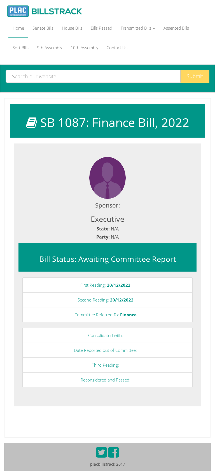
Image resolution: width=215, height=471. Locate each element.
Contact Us (117, 47)
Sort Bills (21, 47)
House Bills (72, 28)
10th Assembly (84, 47)
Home (18, 28)
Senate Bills (42, 28)
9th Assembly (49, 47)
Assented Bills (176, 28)
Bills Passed (101, 28)
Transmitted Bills (136, 28)
